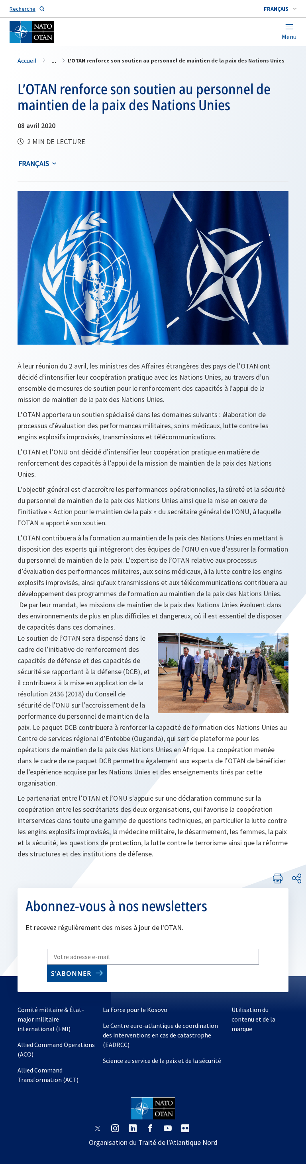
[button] (280, 9)
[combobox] (280, 9)
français (33, 163)
